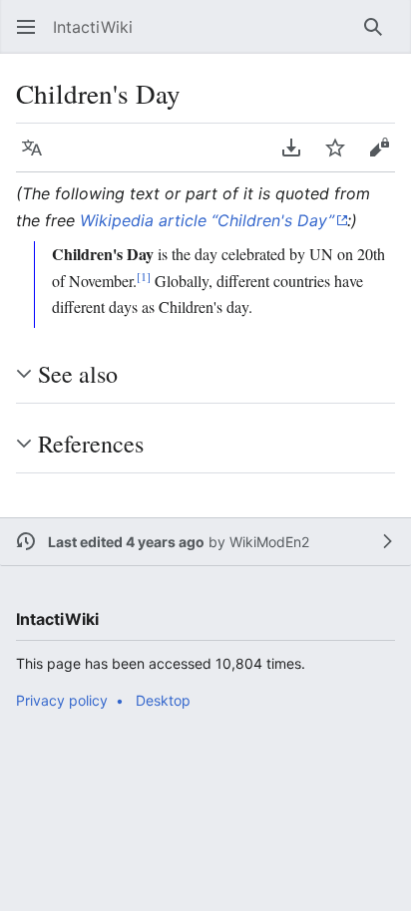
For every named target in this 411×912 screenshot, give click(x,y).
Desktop (163, 700)
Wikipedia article (204, 220)
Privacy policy (62, 700)
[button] (20, 27)
